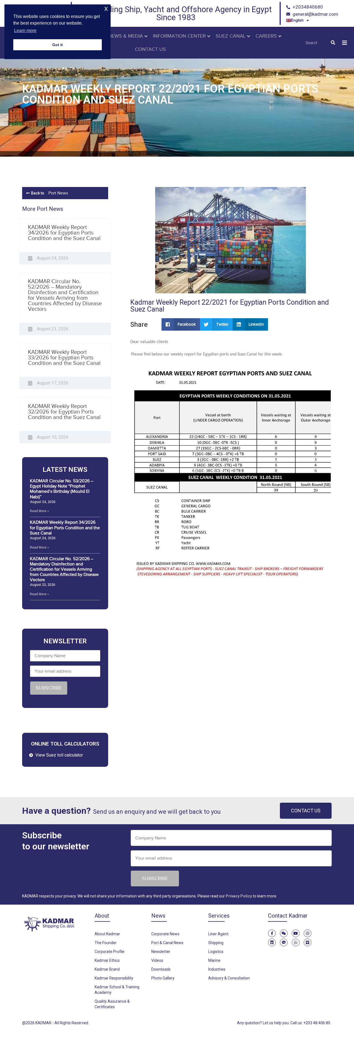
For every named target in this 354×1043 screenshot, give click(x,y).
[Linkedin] (272, 942)
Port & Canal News (167, 943)
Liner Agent (218, 934)
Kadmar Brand (107, 969)
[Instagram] (307, 933)
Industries (216, 969)
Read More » (39, 511)
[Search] (333, 43)
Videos (157, 960)
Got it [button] (57, 45)
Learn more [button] (25, 30)
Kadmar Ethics (107, 960)
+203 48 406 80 (317, 1023)
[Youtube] (296, 933)
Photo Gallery (163, 978)
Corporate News (165, 934)
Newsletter (160, 951)
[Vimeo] (307, 942)
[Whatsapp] (296, 942)
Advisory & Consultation (229, 978)
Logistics (215, 951)
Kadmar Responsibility (114, 978)
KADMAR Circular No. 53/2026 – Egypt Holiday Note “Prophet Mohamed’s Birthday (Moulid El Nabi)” (61, 488)
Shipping (215, 943)
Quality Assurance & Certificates (112, 1004)
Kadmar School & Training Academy (117, 990)
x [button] (106, 8)
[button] (345, 43)
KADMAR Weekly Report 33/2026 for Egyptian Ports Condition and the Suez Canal (64, 357)
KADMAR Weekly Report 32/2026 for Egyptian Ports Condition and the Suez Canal (64, 411)
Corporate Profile (109, 951)
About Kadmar (107, 934)
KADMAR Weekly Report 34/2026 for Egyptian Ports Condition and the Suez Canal (64, 232)
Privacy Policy (239, 896)
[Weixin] (284, 933)
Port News (58, 193)
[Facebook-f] (272, 933)
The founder (106, 943)
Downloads (161, 969)
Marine (214, 960)
